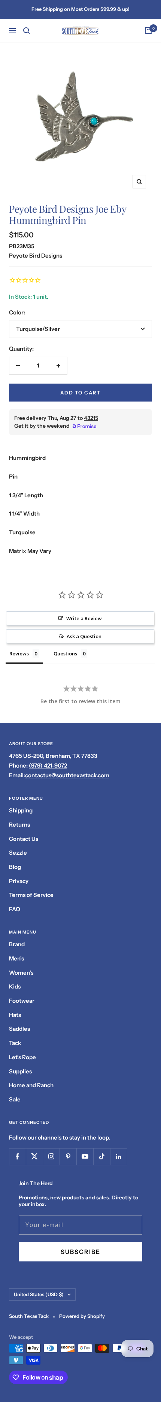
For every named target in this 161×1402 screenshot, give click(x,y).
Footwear (21, 1000)
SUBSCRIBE (80, 1251)
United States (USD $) (39, 1294)
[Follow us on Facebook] (17, 1156)
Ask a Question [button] (84, 636)
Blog (15, 866)
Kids (15, 986)
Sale (15, 1099)
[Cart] (148, 30)
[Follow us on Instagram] (51, 1156)
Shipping (21, 810)
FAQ (14, 909)
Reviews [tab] (19, 653)
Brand (17, 944)
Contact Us (23, 838)
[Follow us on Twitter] (34, 1156)
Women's (21, 972)
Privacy (18, 881)
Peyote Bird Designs (35, 255)
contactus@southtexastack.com (67, 775)
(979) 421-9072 (48, 765)
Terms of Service (31, 894)
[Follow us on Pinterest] (68, 1156)
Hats (15, 1014)
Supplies (20, 1071)
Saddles (19, 1028)
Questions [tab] (65, 653)
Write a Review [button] (84, 618)
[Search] (26, 30)
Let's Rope (22, 1057)
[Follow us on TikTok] (101, 1156)
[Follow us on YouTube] (84, 1156)
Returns (19, 824)
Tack (15, 1042)
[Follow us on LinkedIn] (118, 1156)
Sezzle (18, 852)
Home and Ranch (31, 1085)
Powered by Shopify (82, 1316)
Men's (16, 958)
